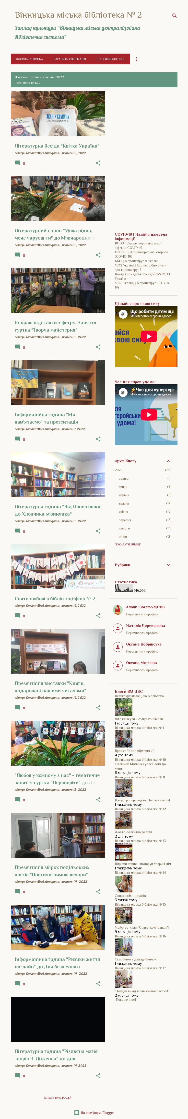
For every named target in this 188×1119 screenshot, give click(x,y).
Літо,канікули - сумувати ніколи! (139, 719)
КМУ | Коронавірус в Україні (136, 261)
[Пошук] (174, 16)
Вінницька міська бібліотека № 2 (78, 15)
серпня (124, 478)
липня (123, 487)
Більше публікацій (57, 1097)
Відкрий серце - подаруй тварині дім (143, 864)
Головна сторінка (29, 59)
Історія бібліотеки (111, 59)
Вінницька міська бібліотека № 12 (140, 809)
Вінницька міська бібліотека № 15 (140, 904)
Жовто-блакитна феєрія (133, 832)
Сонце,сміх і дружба (130, 896)
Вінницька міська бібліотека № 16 (140, 936)
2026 (119, 470)
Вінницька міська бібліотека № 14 (140, 873)
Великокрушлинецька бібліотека (139, 696)
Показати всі (126, 1000)
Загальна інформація (70, 59)
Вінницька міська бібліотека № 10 (140, 759)
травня (124, 503)
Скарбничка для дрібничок (135, 959)
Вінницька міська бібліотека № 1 (139, 728)
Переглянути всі (27, 82)
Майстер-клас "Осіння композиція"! (142, 927)
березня (125, 520)
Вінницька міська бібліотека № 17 (140, 968)
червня (124, 495)
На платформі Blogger (97, 1113)
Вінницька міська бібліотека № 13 (140, 841)
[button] (98, 163)
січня (123, 537)
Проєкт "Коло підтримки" (134, 751)
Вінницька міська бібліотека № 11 (140, 777)
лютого (124, 528)
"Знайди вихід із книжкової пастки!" (142, 991)
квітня (123, 512)
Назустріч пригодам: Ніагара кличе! (142, 800)
